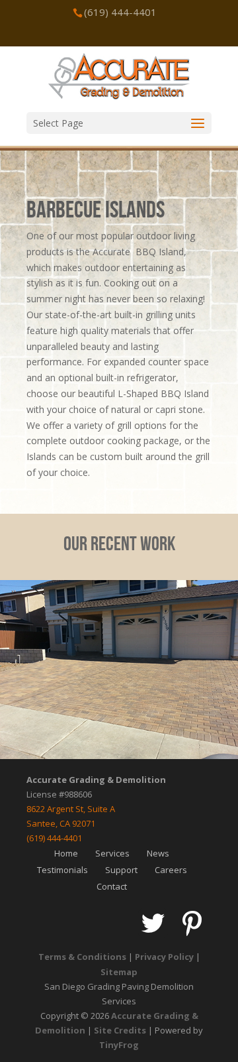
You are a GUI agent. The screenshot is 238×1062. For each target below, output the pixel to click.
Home (66, 853)
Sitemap (119, 972)
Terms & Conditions (82, 957)
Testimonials (62, 870)
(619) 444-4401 (54, 838)
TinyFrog (119, 1045)
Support (121, 870)
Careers (171, 870)
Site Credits (120, 1030)
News (158, 853)
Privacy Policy (164, 957)
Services (112, 853)
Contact (112, 886)
